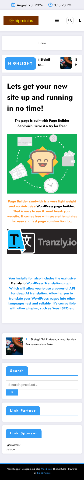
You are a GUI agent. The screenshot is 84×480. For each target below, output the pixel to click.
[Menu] (57, 20)
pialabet (10, 449)
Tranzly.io (18, 283)
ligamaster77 (13, 445)
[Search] (70, 20)
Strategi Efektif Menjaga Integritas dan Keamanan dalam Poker (40, 62)
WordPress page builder (55, 206)
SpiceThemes (43, 473)
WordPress (46, 469)
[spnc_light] (80, 20)
